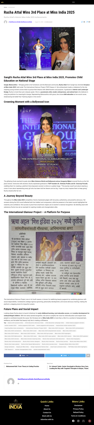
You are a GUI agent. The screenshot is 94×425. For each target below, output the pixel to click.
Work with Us (47, 416)
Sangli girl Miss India (22, 347)
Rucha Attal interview (48, 341)
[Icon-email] (83, 421)
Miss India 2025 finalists (28, 333)
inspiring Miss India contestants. (14, 328)
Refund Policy (78, 412)
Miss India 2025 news (30, 336)
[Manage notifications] (89, 420)
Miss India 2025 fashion (12, 333)
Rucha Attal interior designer (31, 341)
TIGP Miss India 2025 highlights (77, 347)
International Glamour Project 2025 (36, 328)
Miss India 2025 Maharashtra (13, 336)
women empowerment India (42, 349)
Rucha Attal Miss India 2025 (78, 341)
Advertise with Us (47, 419)
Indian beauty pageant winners (75, 322)
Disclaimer (78, 405)
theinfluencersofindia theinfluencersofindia (20, 22)
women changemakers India (23, 349)
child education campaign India (54, 322)
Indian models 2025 (10, 325)
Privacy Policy (78, 409)
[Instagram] (78, 421)
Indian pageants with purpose (45, 325)
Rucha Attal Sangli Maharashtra (30, 344)
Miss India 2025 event (69, 330)
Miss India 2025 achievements (75, 328)
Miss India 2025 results (64, 336)
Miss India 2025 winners (12, 339)
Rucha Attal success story (49, 344)
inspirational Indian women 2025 (65, 325)
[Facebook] (73, 421)
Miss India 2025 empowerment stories (50, 330)
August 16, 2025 (39, 22)
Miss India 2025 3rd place (56, 328)
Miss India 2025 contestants (13, 330)
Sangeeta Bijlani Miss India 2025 (68, 344)
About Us (47, 409)
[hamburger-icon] (73, 2)
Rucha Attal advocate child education (54, 339)
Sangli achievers (9, 347)
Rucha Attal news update (12, 344)
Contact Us (47, 412)
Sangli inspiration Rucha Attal (39, 347)
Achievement (11, 7)
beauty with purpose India (15, 322)
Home (5, 7)
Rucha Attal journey (62, 341)
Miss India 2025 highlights (62, 333)
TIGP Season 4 (9, 349)
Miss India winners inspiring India (31, 339)
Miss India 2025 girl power (45, 333)
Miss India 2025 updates (80, 336)
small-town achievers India (58, 347)
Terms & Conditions (78, 416)
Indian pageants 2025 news (26, 325)
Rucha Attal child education (13, 341)
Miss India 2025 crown (30, 330)
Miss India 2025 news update (47, 336)
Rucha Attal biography (73, 339)
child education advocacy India (34, 322)
